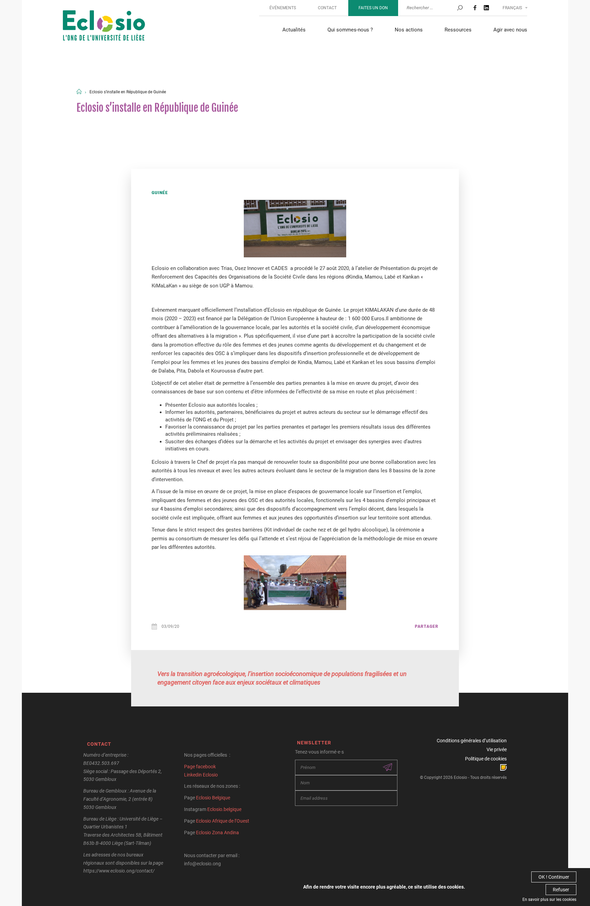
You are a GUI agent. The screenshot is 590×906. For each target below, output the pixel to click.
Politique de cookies (486, 758)
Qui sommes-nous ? (350, 30)
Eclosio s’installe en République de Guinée (127, 92)
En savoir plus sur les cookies (549, 899)
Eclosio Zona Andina (217, 832)
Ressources (458, 30)
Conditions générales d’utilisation (472, 740)
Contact (327, 7)
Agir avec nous (510, 30)
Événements (282, 7)
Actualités (294, 30)
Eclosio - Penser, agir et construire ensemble (104, 26)
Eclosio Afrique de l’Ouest (222, 821)
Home (79, 91)
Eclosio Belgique (213, 797)
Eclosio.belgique (224, 809)
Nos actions (409, 30)
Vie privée (497, 749)
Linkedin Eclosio (201, 774)
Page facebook (200, 766)
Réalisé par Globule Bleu (503, 767)
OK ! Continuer (553, 877)
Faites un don (373, 7)
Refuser (561, 889)
